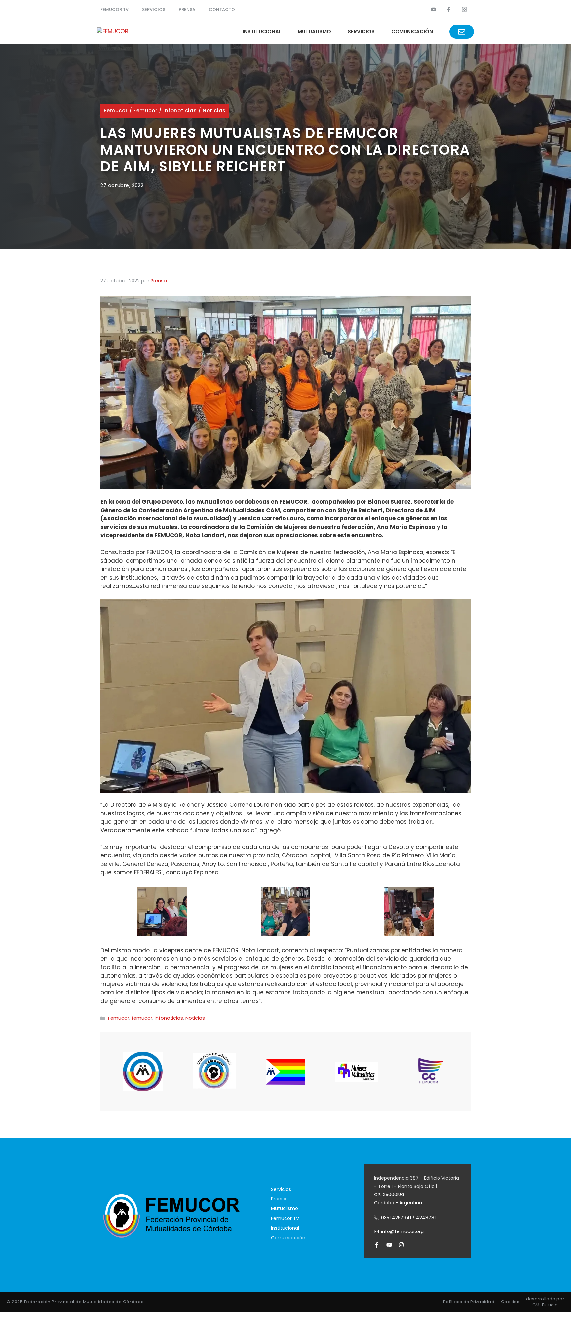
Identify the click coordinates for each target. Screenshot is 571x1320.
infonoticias (180, 110)
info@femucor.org (402, 1231)
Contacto (222, 9)
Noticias (214, 110)
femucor (145, 110)
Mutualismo (314, 31)
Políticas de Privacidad (468, 1302)
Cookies (510, 1302)
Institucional (262, 31)
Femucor (116, 110)
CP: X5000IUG (389, 1194)
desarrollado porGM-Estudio (545, 1302)
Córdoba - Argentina (398, 1202)
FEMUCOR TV (114, 9)
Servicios (153, 9)
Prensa (278, 1198)
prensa (187, 9)
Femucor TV (285, 1218)
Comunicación (412, 31)
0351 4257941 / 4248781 (408, 1217)
